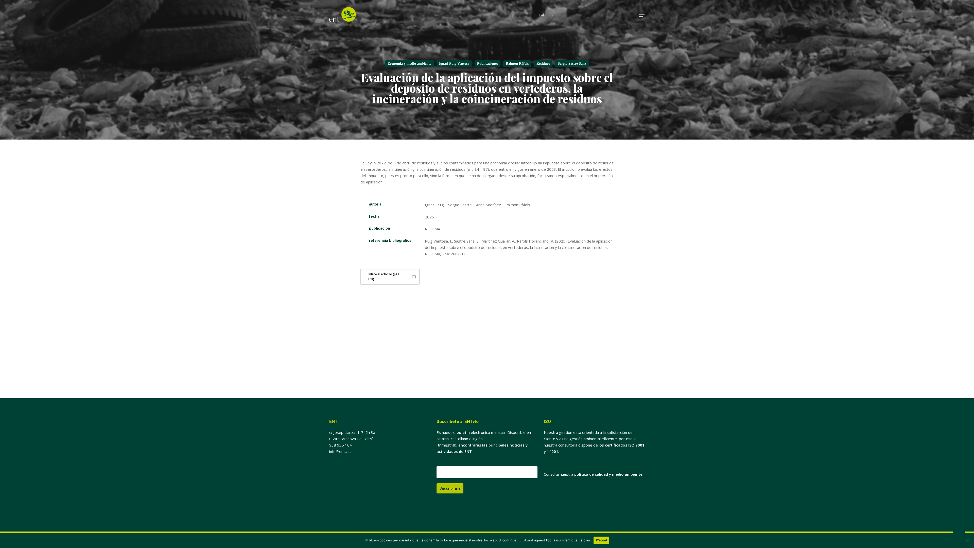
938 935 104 (340, 445)
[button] (642, 15)
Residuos (543, 63)
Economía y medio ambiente (409, 63)
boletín (463, 432)
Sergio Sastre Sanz (572, 63)
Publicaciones (487, 63)
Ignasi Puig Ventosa (454, 63)
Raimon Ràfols (517, 63)
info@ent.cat (340, 451)
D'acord (601, 540)
